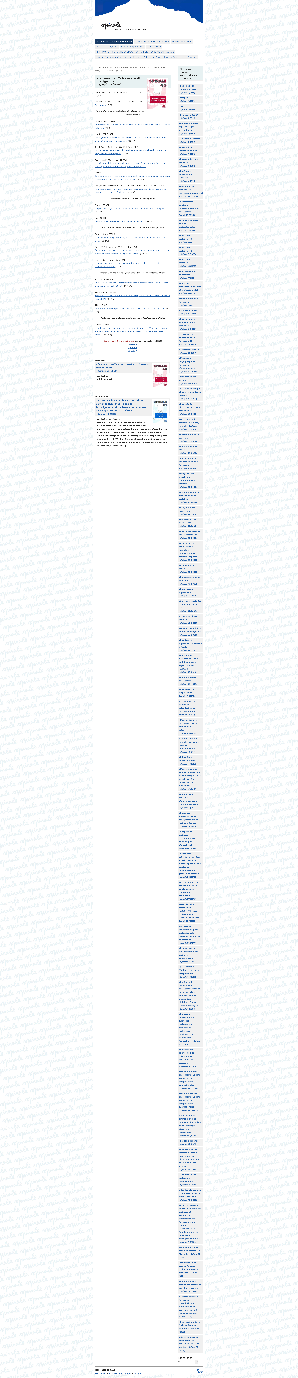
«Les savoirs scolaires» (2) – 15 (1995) (187, 250)
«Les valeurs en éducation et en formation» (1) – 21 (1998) (187, 324)
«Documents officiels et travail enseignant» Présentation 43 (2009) (122, 367)
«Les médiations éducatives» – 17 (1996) (187, 274)
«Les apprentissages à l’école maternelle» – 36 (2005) (190, 534)
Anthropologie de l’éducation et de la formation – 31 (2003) (188, 463)
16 (132, 351)
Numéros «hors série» (182, 41)
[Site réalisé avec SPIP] (199, 1371)
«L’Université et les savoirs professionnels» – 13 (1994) (188, 225)
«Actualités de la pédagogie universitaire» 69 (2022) (188, 1180)
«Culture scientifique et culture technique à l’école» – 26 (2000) (190, 394)
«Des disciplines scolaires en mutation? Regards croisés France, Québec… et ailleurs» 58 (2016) (189, 912)
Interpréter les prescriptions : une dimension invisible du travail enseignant (129, 308)
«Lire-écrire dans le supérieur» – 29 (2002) (189, 437)
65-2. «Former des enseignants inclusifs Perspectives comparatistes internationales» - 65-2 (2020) (189, 1101)
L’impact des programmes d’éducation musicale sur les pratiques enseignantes (131, 208)
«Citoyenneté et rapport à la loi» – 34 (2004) (188, 510)
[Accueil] (110, 25)
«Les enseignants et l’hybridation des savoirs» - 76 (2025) (189, 1327)
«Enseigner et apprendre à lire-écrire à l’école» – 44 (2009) (190, 645)
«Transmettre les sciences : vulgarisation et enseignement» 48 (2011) (187, 708)
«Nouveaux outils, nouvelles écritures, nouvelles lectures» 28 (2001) (189, 424)
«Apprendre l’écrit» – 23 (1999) (189, 351)
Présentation (101, 105)
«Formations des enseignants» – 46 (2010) (188, 680)
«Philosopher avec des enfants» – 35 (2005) (188, 522)
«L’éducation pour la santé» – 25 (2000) (189, 380)
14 (132, 344)
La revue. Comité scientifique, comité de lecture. (118, 57)
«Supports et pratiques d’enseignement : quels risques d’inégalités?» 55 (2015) (187, 840)
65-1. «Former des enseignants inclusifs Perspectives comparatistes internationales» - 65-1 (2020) (189, 1079)
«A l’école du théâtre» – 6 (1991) (190, 140)
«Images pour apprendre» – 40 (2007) (188, 592)
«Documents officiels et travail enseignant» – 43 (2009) (190, 631)
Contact (128, 1373)
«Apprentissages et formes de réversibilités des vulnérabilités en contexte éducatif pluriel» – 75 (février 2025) (189, 1306)
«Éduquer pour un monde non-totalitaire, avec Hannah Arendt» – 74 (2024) (190, 1286)
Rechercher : (185, 1357)
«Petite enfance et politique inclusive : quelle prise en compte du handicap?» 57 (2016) (188, 890)
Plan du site (101, 1373)
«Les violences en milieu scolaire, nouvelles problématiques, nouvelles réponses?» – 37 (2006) (190, 551)
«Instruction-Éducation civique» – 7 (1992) (188, 150)
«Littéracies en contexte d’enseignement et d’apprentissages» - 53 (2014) (188, 801)
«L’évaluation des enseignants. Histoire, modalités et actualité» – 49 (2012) (190, 726)
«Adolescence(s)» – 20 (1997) (188, 312)
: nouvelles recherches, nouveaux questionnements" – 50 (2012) (190, 745)
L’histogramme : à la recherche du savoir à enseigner (119, 221)
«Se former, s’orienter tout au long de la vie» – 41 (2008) (190, 606)
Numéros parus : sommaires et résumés (114, 41)
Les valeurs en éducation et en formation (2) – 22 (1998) (187, 339)
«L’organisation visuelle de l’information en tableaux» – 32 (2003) (188, 480)
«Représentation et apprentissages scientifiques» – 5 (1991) (188, 128)
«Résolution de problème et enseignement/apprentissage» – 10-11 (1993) (191, 191)
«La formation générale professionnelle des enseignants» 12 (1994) (189, 208)
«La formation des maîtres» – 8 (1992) (188, 162)
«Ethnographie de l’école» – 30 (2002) (188, 449)
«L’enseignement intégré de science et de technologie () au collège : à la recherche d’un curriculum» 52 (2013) (190, 779)
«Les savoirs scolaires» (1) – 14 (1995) (187, 238)
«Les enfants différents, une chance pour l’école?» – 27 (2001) (190, 409)
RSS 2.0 (137, 1373)
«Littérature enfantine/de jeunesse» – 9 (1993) (187, 176)
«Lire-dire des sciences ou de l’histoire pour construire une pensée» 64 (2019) (187, 1058)
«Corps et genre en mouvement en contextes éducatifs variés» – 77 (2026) (189, 1344)
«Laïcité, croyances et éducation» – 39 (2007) (190, 580)
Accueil (98, 67)
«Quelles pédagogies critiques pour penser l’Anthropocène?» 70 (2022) (190, 1195)
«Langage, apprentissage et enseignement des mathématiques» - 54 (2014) (188, 820)
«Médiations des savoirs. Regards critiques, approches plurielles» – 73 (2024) (190, 1269)
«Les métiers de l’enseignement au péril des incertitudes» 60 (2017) (188, 955)
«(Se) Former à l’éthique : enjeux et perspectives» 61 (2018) (189, 972)
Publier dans (170, 57)
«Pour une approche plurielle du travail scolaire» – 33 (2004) (189, 497)
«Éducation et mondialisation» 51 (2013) (187, 760)
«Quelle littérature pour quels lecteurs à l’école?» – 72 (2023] (189, 1252)
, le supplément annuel (152, 41)
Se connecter (115, 1373)
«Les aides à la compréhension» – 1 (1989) (187, 89)
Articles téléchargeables (107, 47)
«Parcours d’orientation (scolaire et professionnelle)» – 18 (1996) (190, 288)
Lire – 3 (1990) (187, 108)
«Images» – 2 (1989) (187, 99)
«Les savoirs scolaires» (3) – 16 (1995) (187, 262)
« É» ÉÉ (135, 52)
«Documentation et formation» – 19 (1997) (189, 301)
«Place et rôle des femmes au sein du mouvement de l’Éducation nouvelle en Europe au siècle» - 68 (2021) (189, 1159)
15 (132, 348)
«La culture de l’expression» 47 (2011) (187, 692)
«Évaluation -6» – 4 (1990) (189, 116)
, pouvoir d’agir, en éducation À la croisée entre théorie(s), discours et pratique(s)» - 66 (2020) (190, 1125)
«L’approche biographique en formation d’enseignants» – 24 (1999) (188, 365)
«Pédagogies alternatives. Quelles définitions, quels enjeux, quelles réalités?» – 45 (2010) (189, 663)
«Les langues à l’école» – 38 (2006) (188, 568)
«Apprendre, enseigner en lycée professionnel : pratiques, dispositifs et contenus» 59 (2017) (189, 934)
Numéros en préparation (132, 47)
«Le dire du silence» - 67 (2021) (189, 1142)
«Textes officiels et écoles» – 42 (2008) (188, 619)
